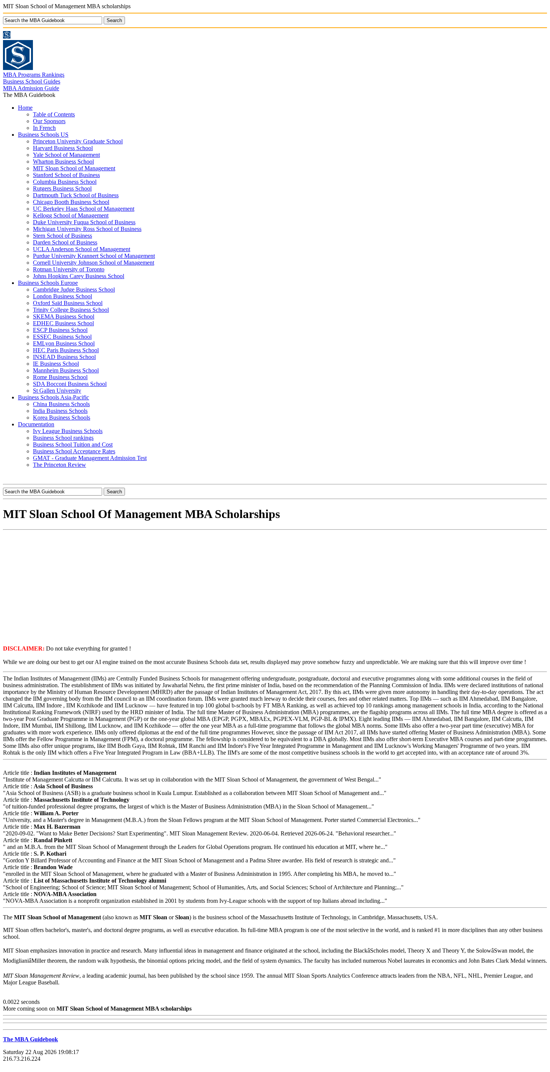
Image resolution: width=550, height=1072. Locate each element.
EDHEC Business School (63, 323)
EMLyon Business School (64, 343)
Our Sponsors (49, 121)
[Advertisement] (275, 587)
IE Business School (56, 363)
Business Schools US (43, 134)
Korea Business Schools (61, 417)
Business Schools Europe (48, 283)
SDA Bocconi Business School (70, 384)
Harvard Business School (63, 148)
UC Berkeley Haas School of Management (83, 208)
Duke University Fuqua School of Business (84, 222)
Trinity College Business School (71, 310)
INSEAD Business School (64, 357)
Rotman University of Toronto (68, 269)
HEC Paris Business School (66, 350)
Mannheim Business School (66, 370)
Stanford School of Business (66, 175)
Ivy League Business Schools (68, 431)
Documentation (36, 424)
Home (25, 107)
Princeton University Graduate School (78, 141)
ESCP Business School (60, 330)
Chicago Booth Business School (71, 202)
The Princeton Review (59, 465)
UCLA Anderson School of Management (81, 249)
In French (44, 128)
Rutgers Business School (62, 188)
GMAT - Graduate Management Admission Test (90, 458)
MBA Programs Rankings (33, 74)
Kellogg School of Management (71, 215)
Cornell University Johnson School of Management (93, 262)
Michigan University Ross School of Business (87, 229)
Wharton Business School (63, 161)
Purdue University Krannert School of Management (94, 256)
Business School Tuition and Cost (73, 444)
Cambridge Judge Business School (74, 289)
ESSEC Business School (62, 337)
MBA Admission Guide (31, 88)
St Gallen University (57, 390)
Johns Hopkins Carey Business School (78, 276)
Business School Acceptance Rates (74, 451)
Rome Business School (60, 377)
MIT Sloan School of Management (74, 168)
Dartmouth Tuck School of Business (76, 195)
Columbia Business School (65, 182)
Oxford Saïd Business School (68, 303)
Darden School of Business (65, 242)
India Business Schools (60, 411)
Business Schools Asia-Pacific (53, 397)
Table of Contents (54, 114)
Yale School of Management (66, 155)
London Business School (62, 296)
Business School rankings (63, 438)
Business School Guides (31, 81)
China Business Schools (61, 404)
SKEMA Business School (63, 316)
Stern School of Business (62, 235)
